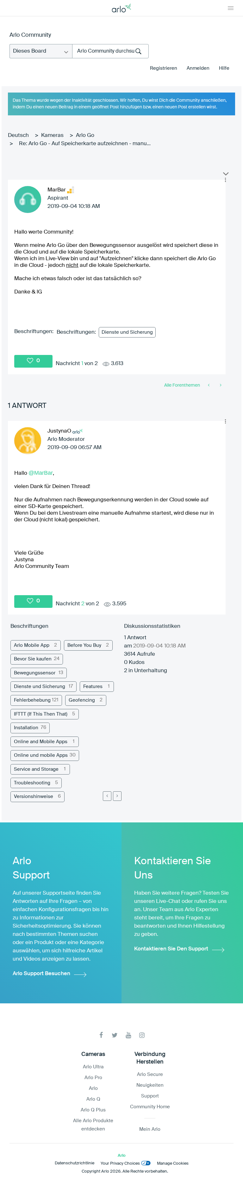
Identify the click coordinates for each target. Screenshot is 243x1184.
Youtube (128, 1035)
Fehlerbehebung (32, 700)
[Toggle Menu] (231, 8)
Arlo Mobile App (31, 645)
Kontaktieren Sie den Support (171, 949)
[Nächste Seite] (117, 796)
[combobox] (110, 51)
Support (150, 1096)
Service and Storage (36, 769)
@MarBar (40, 473)
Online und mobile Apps (41, 755)
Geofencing (82, 700)
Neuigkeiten (150, 1085)
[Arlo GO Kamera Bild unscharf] (209, 385)
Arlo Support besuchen (41, 973)
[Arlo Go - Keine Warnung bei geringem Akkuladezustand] (220, 385)
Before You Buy (84, 645)
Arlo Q (93, 1099)
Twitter (115, 1035)
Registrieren (163, 68)
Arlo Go (85, 135)
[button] (225, 180)
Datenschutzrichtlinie (74, 1163)
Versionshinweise (33, 796)
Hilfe (224, 68)
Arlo (93, 1088)
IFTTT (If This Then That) (40, 714)
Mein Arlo (149, 1129)
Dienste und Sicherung (127, 332)
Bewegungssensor (34, 673)
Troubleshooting (32, 783)
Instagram (142, 1035)
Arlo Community (30, 35)
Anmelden (198, 68)
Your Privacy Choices (120, 1163)
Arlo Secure (150, 1074)
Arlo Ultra (93, 1067)
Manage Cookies (173, 1163)
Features (93, 686)
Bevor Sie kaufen (33, 659)
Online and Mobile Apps (40, 741)
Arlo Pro (93, 1077)
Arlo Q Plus (93, 1110)
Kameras (52, 135)
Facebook (101, 1035)
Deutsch (18, 135)
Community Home (150, 1106)
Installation (26, 727)
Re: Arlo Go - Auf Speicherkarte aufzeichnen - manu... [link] (85, 143)
